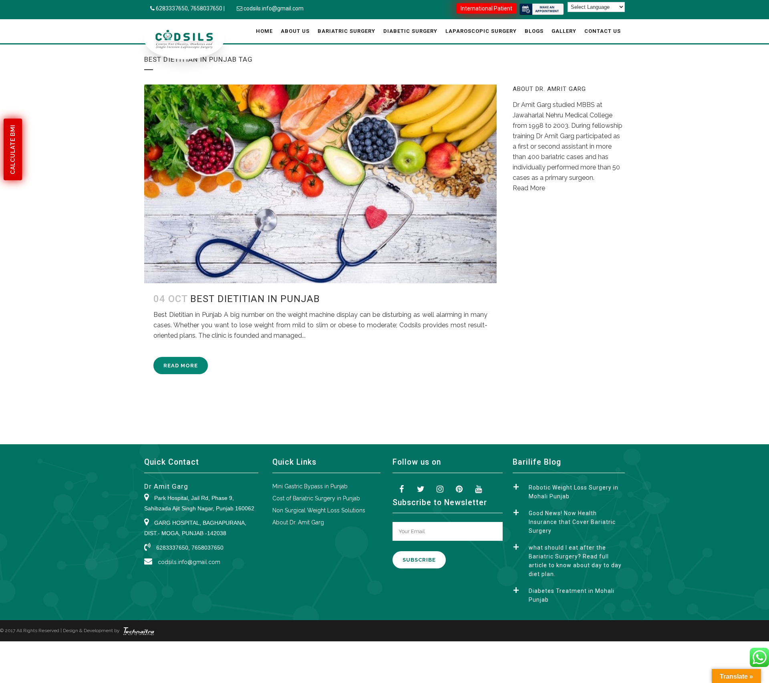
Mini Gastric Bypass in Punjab (310, 486)
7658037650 (206, 8)
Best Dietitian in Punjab (255, 298)
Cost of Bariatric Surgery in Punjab (316, 498)
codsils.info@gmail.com (274, 8)
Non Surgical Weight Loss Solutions (318, 510)
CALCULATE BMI (13, 149)
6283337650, (173, 8)
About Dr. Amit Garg (298, 522)
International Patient (486, 8)
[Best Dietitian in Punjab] (320, 184)
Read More (180, 366)
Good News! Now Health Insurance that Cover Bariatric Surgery (572, 522)
